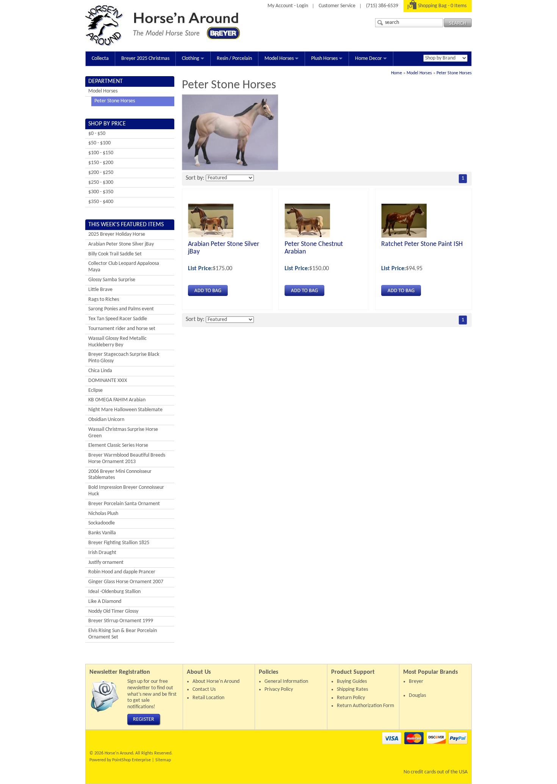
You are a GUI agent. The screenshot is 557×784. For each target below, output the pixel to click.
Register (143, 719)
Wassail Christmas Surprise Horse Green (123, 433)
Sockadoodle (101, 523)
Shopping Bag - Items (442, 6)
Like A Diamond (104, 601)
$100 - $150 (100, 153)
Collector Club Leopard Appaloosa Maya (123, 267)
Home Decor (368, 58)
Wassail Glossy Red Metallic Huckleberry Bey (117, 342)
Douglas (417, 695)
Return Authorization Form (365, 706)
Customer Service (337, 6)
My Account (280, 6)
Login (302, 6)
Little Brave (100, 290)
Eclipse (95, 390)
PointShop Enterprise (131, 760)
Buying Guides (352, 681)
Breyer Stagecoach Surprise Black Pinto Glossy (123, 358)
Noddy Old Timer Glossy (113, 611)
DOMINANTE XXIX (107, 380)
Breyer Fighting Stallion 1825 (118, 543)
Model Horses (279, 58)
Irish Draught (102, 553)
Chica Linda (100, 371)
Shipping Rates (352, 689)
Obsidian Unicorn (106, 420)
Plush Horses (324, 58)
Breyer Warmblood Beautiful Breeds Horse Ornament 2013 (126, 458)
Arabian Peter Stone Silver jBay (121, 244)
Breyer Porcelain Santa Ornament (124, 504)
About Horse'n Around (215, 681)
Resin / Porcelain (234, 58)
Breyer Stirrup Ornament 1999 (120, 621)
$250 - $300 (100, 182)
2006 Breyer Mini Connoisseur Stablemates (120, 475)
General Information (286, 681)
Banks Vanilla (102, 533)
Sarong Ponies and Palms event (121, 309)
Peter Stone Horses (454, 73)
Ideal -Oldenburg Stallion (114, 592)
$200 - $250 (100, 172)
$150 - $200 (100, 163)
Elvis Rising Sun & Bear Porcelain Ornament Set (122, 634)
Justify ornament (106, 562)
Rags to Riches (103, 299)
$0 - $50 (96, 133)
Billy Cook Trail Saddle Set (115, 254)
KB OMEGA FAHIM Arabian (117, 400)
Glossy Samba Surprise (111, 280)
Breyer (416, 681)
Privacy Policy (278, 689)
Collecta (100, 58)
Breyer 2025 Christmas (145, 58)
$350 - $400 (100, 202)
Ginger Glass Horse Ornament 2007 (125, 582)
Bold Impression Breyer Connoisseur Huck (126, 491)
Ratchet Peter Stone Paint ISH (422, 244)
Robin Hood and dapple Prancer (121, 572)
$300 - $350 (100, 192)
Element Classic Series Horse (118, 445)
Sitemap (163, 760)
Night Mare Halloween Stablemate (125, 410)
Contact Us (204, 689)
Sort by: (195, 178)
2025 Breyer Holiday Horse (116, 234)
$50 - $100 (99, 143)
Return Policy (351, 698)
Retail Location (208, 698)
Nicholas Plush (103, 513)
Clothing (190, 58)
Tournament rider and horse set (121, 329)
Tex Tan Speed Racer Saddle (117, 319)
